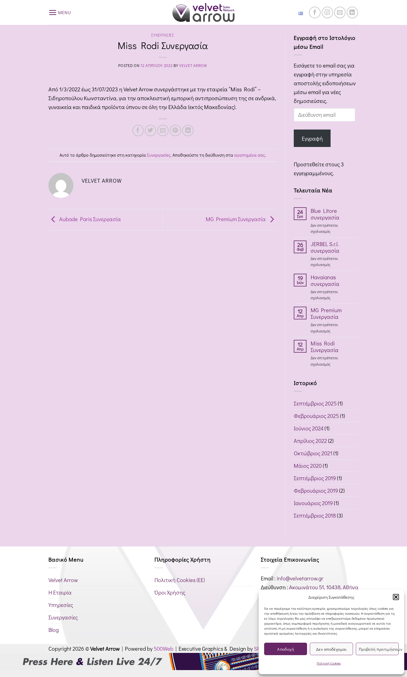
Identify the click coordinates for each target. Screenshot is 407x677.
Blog (53, 629)
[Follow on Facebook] (314, 12)
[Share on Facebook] (138, 130)
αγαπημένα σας (249, 155)
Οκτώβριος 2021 (313, 453)
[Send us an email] (340, 12)
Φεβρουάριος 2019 (316, 490)
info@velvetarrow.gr (300, 578)
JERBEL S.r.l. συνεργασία (325, 247)
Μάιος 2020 (308, 465)
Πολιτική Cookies (329, 663)
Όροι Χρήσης (169, 592)
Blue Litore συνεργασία (325, 214)
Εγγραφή (312, 138)
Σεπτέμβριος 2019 (315, 478)
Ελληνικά (290, 12)
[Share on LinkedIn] (188, 130)
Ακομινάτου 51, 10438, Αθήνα (324, 587)
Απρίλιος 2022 (310, 440)
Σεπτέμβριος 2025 (315, 403)
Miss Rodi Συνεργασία (325, 346)
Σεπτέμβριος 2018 (315, 515)
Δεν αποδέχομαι (331, 649)
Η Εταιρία (60, 592)
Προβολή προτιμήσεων (379, 649)
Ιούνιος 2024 (308, 428)
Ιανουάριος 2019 (313, 503)
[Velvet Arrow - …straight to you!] (203, 12)
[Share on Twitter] (150, 130)
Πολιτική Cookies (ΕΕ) (179, 579)
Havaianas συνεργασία (325, 280)
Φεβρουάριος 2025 (316, 415)
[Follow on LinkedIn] (352, 12)
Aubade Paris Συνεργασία (89, 218)
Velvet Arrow (193, 65)
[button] (396, 597)
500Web (163, 648)
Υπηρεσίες (60, 604)
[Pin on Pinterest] (175, 130)
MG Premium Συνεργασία (236, 218)
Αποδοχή (285, 649)
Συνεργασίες (162, 35)
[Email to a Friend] (163, 130)
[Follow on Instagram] (327, 12)
